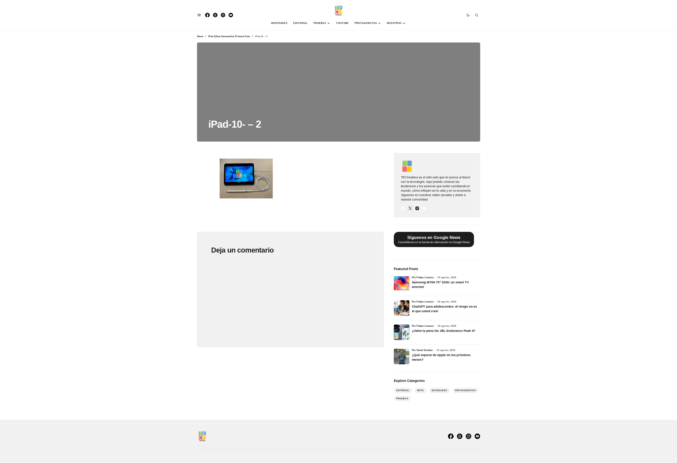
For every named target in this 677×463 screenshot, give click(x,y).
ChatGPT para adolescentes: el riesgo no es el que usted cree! (444, 309)
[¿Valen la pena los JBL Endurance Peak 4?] (401, 332)
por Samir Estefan (422, 350)
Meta (420, 390)
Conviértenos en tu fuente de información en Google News (434, 239)
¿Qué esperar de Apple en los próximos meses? (441, 357)
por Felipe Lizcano (423, 277)
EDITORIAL (403, 390)
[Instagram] (417, 208)
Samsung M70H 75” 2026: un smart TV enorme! (440, 284)
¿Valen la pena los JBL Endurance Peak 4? (443, 331)
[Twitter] (410, 208)
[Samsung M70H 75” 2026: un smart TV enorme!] (401, 283)
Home (200, 36)
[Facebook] (403, 208)
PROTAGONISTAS (465, 390)
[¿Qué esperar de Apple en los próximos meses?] (401, 356)
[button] (199, 15)
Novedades (439, 390)
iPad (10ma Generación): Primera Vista (229, 36)
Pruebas (402, 398)
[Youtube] (424, 208)
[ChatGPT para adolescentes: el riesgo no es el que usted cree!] (401, 308)
